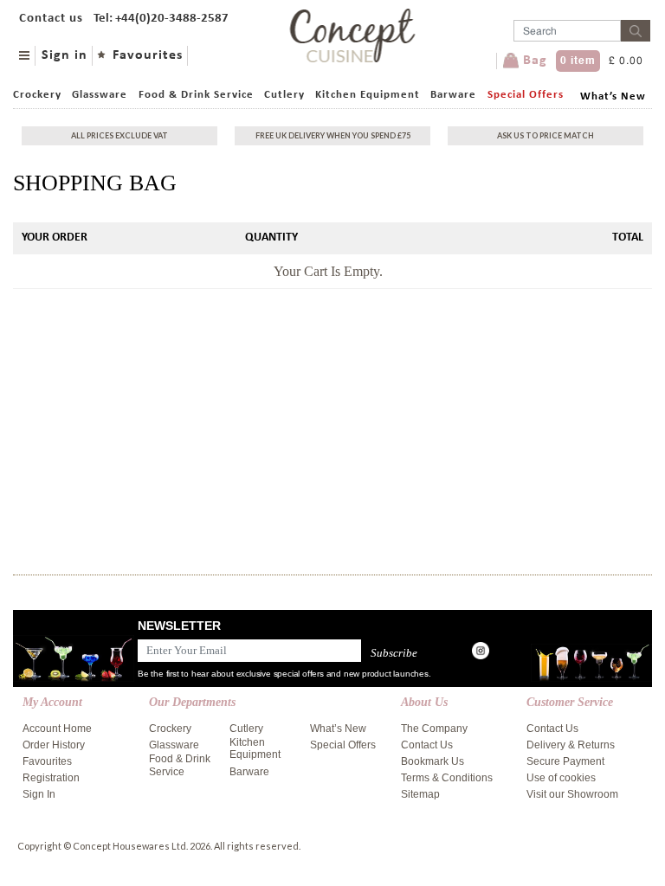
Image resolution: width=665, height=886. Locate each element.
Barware (453, 94)
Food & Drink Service (196, 94)
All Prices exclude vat (119, 135)
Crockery (37, 94)
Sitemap (420, 794)
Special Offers (525, 94)
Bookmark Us (432, 761)
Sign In (39, 794)
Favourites (148, 55)
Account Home (57, 728)
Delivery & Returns (570, 745)
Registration (51, 778)
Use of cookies (561, 778)
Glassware (99, 94)
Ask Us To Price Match (545, 135)
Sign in (64, 55)
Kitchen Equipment (367, 94)
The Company (434, 728)
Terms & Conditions (447, 778)
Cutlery (284, 94)
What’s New (613, 96)
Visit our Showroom (572, 794)
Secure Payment (565, 761)
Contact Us (427, 745)
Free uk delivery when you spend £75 (332, 135)
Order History (54, 745)
